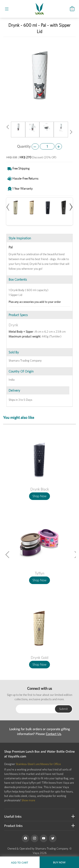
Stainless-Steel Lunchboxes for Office (38, 764)
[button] (7, 128)
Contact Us (53, 734)
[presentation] (8, 204)
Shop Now (39, 496)
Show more (28, 800)
